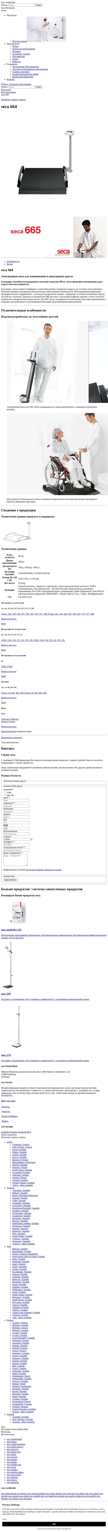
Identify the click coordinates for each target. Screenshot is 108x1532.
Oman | (19, 1284)
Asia (9, 1246)
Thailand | (20, 1307)
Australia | (20, 1417)
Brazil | (25, 1195)
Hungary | (20, 1358)
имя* (6, 797)
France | (19, 1350)
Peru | (18, 1233)
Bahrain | (20, 1249)
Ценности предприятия (23, 49)
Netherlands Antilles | (25, 1223)
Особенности (13, 261)
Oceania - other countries (23, 1422)
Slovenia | (20, 1394)
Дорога (6, 814)
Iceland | (19, 1361)
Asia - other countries (21, 1317)
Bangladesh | (21, 1251)
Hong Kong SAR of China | (28, 1256)
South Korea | (22, 1300)
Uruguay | (20, 1239)
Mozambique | (23, 1162)
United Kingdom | (24, 1409)
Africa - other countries (22, 1185)
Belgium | (20, 1325)
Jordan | (19, 1269)
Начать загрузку (8, 619)
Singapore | (21, 1297)
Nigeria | (19, 1165)
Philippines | (21, 1289)
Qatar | (19, 1292)
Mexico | (20, 1221)
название (8, 789)
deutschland (14, 1439)
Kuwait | (19, 1274)
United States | (22, 1236)
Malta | (19, 1373)
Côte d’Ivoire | (22, 1147)
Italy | (18, 1366)
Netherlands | (21, 1376)
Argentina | (21, 1190)
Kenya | (19, 1157)
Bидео (10, 264)
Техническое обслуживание (25, 66)
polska (12, 1462)
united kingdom (16, 1444)
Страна (7, 836)
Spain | (19, 1396)
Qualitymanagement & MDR (25, 74)
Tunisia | (19, 1177)
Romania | (20, 1389)
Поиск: (4, 5)
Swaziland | (21, 1172)
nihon (11, 1454)
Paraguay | (20, 1231)
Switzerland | (21, 1401)
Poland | (19, 1384)
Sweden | (20, 1399)
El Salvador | (21, 1213)
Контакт (11, 79)
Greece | (19, 1356)
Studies (5, 1121)
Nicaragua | (21, 1226)
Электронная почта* (14, 847)
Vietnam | (20, 1315)
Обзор (15, 46)
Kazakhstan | (21, 1272)
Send (3, 623)
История (16, 51)
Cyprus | (19, 1335)
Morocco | (20, 1160)
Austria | (20, 1323)
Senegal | (19, 1167)
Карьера (6, 1106)
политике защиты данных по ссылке (43, 870)
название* (9, 803)
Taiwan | (19, 1305)
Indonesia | (20, 1261)
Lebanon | (20, 1277)
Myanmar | (20, 1282)
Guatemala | (21, 1216)
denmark (13, 1482)
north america (15, 1447)
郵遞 (5, 825)
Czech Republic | (23, 1338)
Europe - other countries (23, 1412)
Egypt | (19, 1149)
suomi (59, 1496)
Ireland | (19, 1363)
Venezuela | (21, 1241)
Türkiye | (20, 1310)
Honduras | (21, 1218)
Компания (8, 808)
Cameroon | (20, 1144)
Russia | (19, 1391)
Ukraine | (20, 1406)
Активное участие (21, 54)
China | (25, 1254)
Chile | (19, 1200)
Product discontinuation (22, 77)
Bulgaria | (20, 1330)
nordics (12, 1470)
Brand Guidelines (10, 1116)
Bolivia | (19, 1193)
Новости (16, 61)
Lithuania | (20, 1371)
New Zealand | (22, 1419)
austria (12, 1459)
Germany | (20, 1353)
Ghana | (19, 1155)
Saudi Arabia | (22, 1295)
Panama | (20, 1228)
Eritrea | (19, 1152)
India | (18, 1259)
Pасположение (10, 831)
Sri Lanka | (20, 1302)
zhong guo (14, 1452)
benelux (12, 1477)
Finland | (19, 1348)
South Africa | (22, 1170)
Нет (5, 820)
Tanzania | (20, 1175)
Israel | (18, 1264)
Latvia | (19, 1368)
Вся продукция (19, 41)
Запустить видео (9, 731)
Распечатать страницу (11, 737)
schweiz (12, 1449)
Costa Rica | (21, 1205)
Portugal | (21, 1386)
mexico (12, 1457)
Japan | (19, 1267)
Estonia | (19, 1345)
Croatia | (19, 1333)
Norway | (20, 1381)
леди (8, 792)
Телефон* (8, 842)
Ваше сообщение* (12, 853)
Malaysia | (20, 1279)
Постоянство (18, 56)
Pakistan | (20, 1287)
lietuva (12, 1480)
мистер (10, 795)
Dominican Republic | (25, 1208)
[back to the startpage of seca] (16, 84)
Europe (10, 1320)
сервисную (6, 1093)
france (12, 1442)
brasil (11, 1467)
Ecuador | (20, 1211)
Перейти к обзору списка (13, 99)
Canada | (19, 1198)
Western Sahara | (23, 1183)
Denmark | (20, 1340)
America (10, 1188)
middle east (14, 1464)
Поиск (38, 5)
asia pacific (14, 1475)
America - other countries (23, 1244)
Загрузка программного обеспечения (30, 69)
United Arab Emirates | (26, 1312)
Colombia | (21, 1203)
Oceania (10, 1414)
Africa (9, 1142)
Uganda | (20, 1180)
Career (15, 59)
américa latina (15, 1472)
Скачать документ (21, 72)
